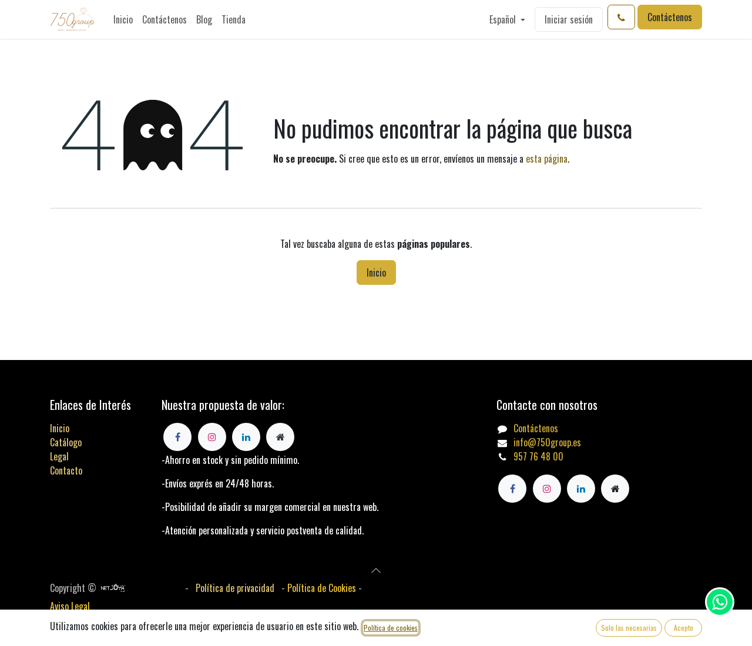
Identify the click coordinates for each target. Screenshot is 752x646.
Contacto (66, 470)
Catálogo (66, 442)
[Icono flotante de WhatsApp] (719, 602)
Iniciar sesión (569, 19)
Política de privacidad (235, 588)
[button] (376, 570)
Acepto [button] (683, 627)
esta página (547, 159)
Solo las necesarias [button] (629, 627)
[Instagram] (547, 489)
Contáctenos (669, 17)
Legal (59, 456)
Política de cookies (391, 627)
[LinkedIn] (581, 489)
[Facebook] (512, 489)
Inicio (376, 272)
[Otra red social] (615, 489)
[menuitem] (123, 19)
